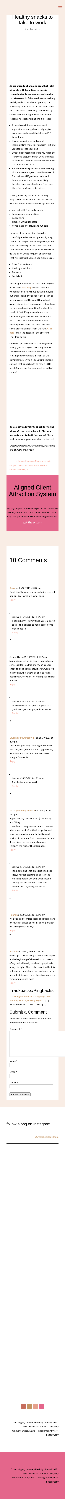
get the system (32, 522)
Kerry (12, 588)
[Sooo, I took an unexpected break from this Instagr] (32, 1297)
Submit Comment (20, 1094)
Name (13, 1061)
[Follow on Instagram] (29, 1406)
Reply (12, 599)
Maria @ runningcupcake (22, 810)
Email (13, 1071)
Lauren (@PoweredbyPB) (22, 737)
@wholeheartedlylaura (46, 1136)
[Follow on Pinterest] (35, 1406)
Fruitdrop (26, 287)
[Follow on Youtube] (41, 1406)
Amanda (14, 951)
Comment (16, 1028)
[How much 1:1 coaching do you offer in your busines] (32, 1355)
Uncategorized (32, 28)
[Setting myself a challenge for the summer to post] (32, 1239)
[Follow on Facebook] (23, 1406)
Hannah (14, 914)
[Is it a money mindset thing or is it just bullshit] (32, 1182)
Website (14, 1082)
